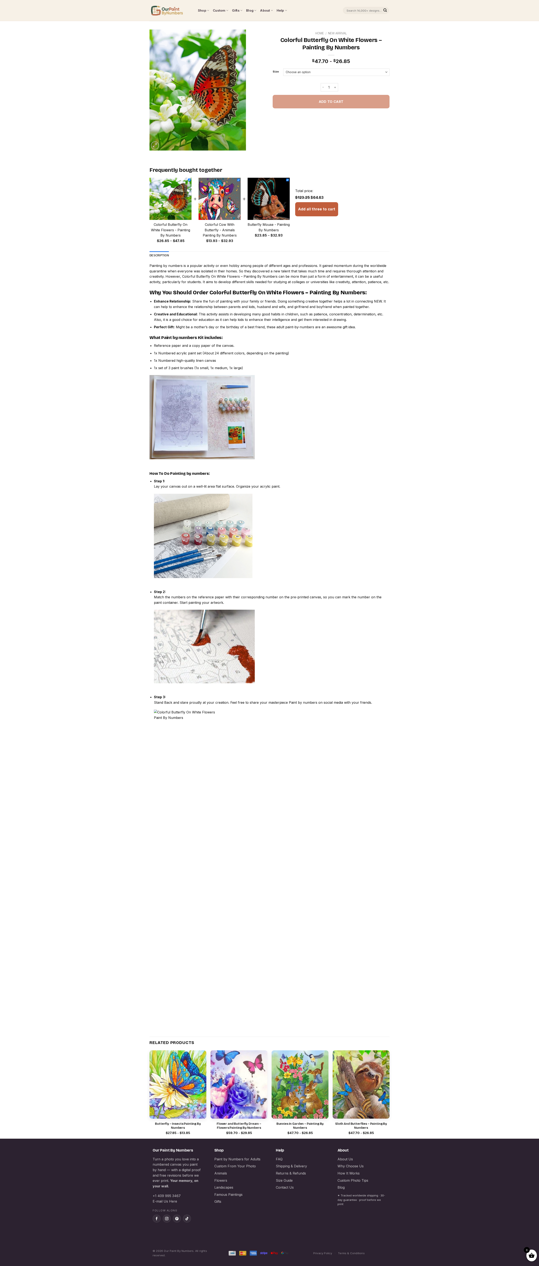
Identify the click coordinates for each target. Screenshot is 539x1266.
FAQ (279, 1159)
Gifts (236, 10)
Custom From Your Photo (235, 1166)
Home (319, 33)
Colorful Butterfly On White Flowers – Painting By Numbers (230, 276)
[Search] (385, 10)
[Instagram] (167, 1219)
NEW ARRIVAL (337, 33)
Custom (219, 10)
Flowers (220, 1180)
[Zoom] (155, 145)
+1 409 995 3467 (167, 1196)
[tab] (159, 255)
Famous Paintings (228, 1194)
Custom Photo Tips (353, 1180)
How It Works (349, 1173)
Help (280, 10)
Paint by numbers (179, 337)
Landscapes (223, 1187)
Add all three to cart (316, 209)
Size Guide (284, 1180)
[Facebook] (157, 1219)
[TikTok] (187, 1219)
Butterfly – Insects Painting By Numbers (178, 1126)
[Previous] (150, 1094)
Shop (202, 10)
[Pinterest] (177, 1219)
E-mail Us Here (165, 1201)
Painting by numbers (166, 266)
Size (276, 71)
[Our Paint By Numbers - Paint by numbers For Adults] (170, 10)
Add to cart (331, 102)
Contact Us (285, 1187)
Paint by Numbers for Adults (237, 1159)
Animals (220, 1173)
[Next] (389, 1094)
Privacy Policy (322, 1253)
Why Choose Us (351, 1166)
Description (159, 255)
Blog (249, 10)
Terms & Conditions (351, 1253)
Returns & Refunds (291, 1173)
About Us (345, 1159)
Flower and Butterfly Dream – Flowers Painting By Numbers (239, 1126)
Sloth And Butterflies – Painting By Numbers (361, 1126)
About (265, 10)
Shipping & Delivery (291, 1166)
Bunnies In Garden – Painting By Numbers (300, 1126)
